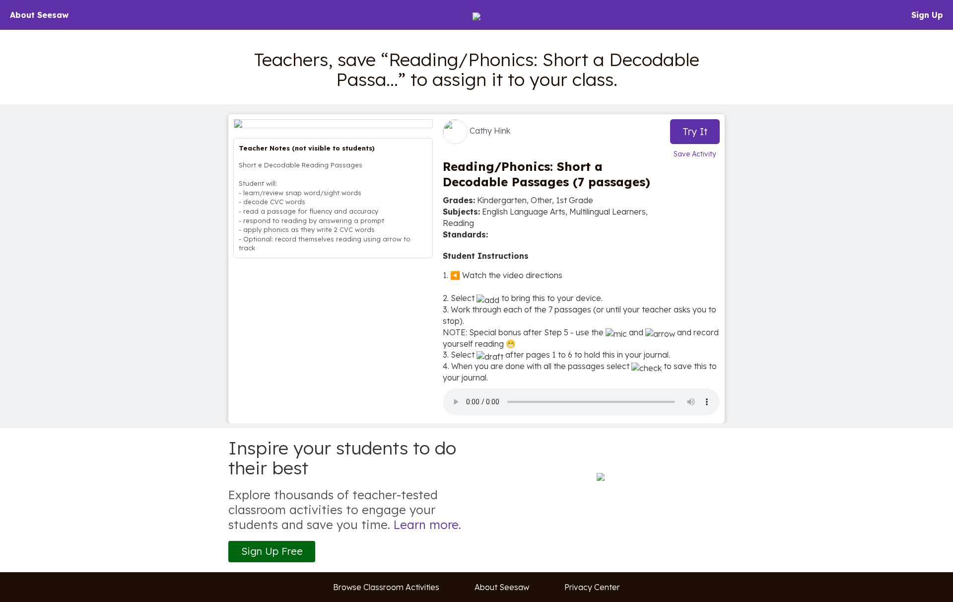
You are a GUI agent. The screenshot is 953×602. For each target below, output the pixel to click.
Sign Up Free (272, 551)
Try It (695, 131)
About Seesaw (39, 15)
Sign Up (927, 15)
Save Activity (695, 154)
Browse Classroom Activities (386, 587)
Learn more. (427, 524)
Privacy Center (592, 587)
